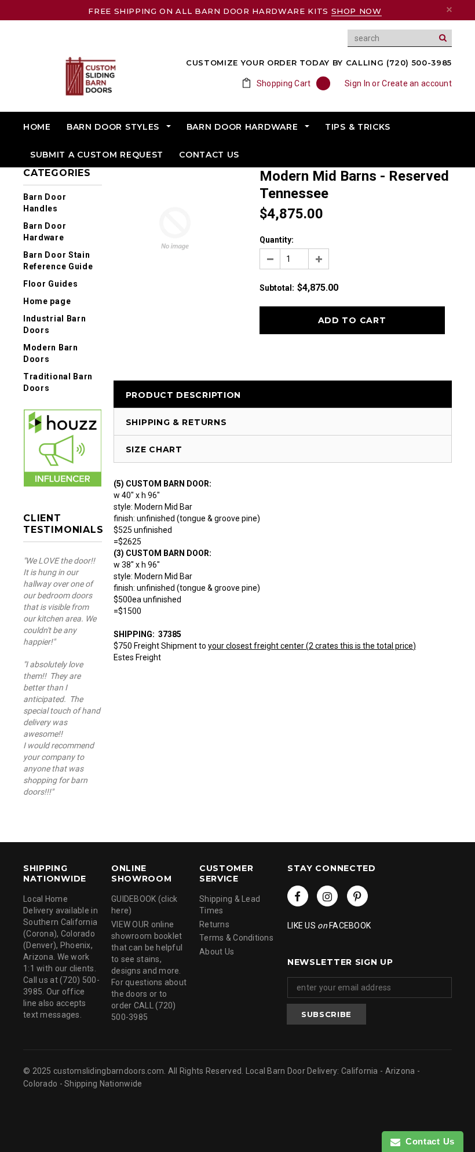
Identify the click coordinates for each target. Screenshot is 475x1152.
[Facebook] (297, 896)
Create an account (417, 83)
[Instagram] (327, 896)
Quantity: (277, 239)
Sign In (357, 83)
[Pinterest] (357, 896)
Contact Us (427, 1141)
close (449, 9)
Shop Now (356, 11)
